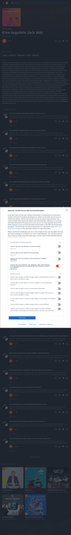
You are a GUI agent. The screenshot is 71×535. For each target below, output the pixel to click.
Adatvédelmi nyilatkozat (46, 324)
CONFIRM (22, 318)
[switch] (58, 246)
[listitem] (35, 242)
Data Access (32, 324)
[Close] (67, 210)
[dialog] (35, 267)
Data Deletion (22, 324)
